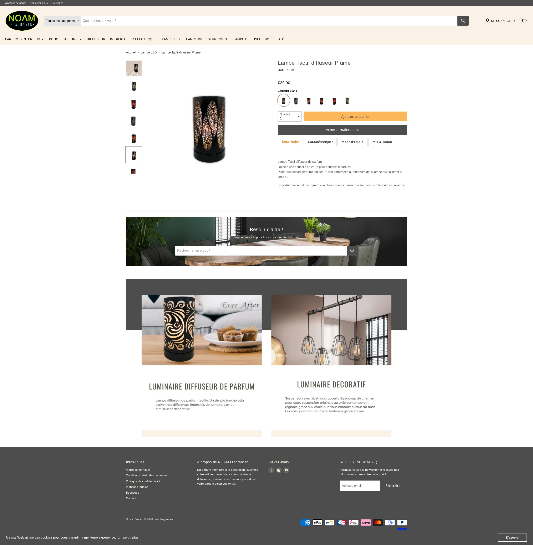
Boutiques (57, 3)
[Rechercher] (463, 21)
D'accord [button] (512, 537)
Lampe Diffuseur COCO (206, 39)
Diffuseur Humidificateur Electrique (121, 39)
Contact (131, 498)
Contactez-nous (39, 3)
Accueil (131, 52)
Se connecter (503, 20)
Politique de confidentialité (143, 481)
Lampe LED (149, 52)
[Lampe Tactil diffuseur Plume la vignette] (134, 68)
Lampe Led (171, 39)
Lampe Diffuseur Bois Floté (258, 39)
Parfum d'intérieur (23, 39)
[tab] (290, 142)
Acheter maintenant (342, 129)
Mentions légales (137, 486)
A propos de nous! (15, 3)
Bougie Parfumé (64, 39)
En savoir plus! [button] (128, 537)
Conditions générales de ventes (147, 475)
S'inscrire (393, 485)
